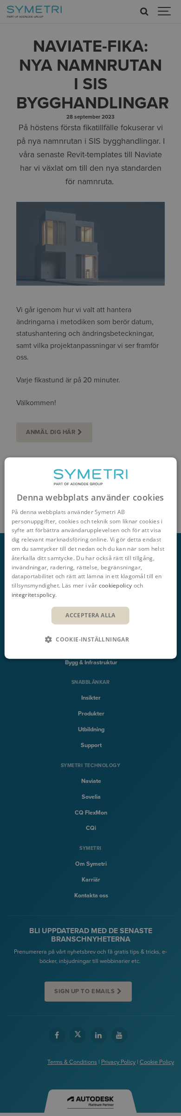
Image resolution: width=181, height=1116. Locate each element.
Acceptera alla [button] (90, 615)
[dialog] (91, 558)
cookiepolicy (115, 585)
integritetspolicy (33, 595)
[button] (90, 639)
